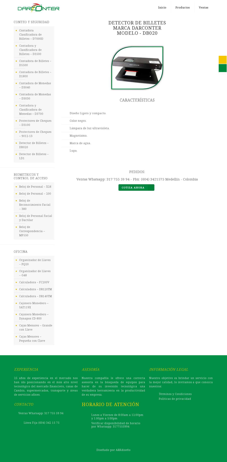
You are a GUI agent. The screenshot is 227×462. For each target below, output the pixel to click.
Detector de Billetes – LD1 (34, 156)
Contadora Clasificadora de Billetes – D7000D (31, 35)
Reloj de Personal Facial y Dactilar (35, 218)
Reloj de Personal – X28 (35, 186)
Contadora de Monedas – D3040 (35, 85)
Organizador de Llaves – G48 (35, 273)
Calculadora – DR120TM (35, 289)
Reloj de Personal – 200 (35, 193)
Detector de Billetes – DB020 (34, 145)
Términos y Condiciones (175, 394)
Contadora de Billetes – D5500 (35, 63)
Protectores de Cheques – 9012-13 (35, 134)
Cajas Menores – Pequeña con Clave (32, 338)
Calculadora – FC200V (34, 282)
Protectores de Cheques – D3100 (35, 123)
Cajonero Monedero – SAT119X (34, 305)
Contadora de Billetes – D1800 (35, 74)
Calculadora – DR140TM (35, 296)
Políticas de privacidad (175, 399)
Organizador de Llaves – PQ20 (35, 262)
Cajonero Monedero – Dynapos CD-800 (34, 316)
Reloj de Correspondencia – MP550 (32, 231)
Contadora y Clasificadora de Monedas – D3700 (31, 110)
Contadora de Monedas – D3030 (35, 96)
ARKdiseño (123, 450)
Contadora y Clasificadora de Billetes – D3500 (30, 50)
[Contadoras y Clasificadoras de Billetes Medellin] (38, 7)
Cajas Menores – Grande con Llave (35, 327)
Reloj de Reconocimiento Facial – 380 (35, 205)
